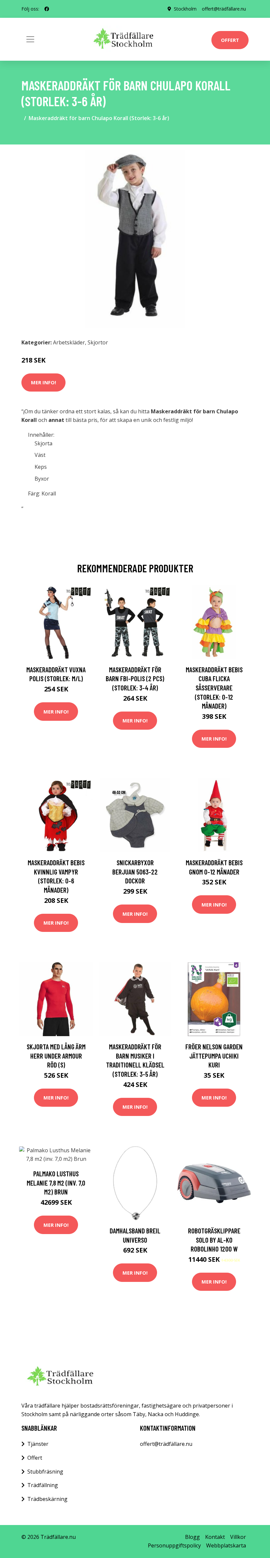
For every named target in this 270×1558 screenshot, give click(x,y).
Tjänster (37, 1443)
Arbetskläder (69, 342)
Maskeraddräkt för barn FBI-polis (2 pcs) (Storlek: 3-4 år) (135, 678)
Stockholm (185, 9)
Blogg (192, 1537)
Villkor (238, 1537)
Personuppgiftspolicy (174, 1545)
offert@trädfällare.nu (224, 9)
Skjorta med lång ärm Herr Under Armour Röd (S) (56, 1055)
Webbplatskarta (226, 1545)
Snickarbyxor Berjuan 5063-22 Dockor (135, 871)
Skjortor (98, 342)
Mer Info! (43, 382)
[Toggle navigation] (30, 39)
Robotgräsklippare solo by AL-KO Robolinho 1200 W (214, 1239)
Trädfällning (42, 1485)
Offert (230, 40)
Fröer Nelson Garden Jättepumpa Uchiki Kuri (214, 1055)
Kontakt (215, 1537)
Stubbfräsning (45, 1471)
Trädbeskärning (47, 1499)
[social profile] (47, 9)
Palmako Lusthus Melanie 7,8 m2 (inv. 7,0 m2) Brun (56, 1182)
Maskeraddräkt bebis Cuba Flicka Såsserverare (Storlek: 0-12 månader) (214, 687)
